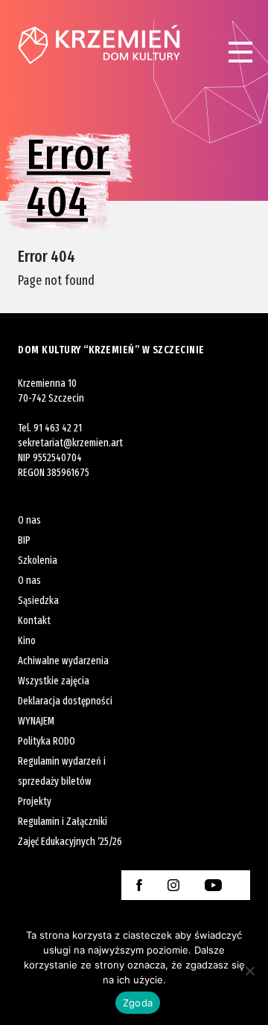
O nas (29, 520)
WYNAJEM (36, 721)
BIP (24, 540)
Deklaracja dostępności (65, 701)
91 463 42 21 (58, 428)
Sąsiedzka (38, 600)
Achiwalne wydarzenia (63, 661)
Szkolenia (37, 560)
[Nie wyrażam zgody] (249, 970)
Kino (27, 640)
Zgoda (138, 1003)
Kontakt (34, 620)
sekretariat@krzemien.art (70, 443)
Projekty (34, 801)
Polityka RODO (46, 741)
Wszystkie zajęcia (53, 681)
